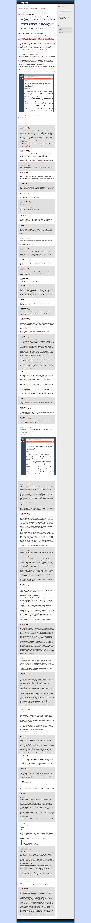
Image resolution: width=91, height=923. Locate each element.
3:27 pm (29, 279)
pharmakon (50, 187)
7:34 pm (29, 337)
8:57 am (29, 889)
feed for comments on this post (24, 917)
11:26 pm (29, 418)
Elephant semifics (43, 8)
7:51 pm (29, 373)
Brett (21, 417)
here (68, 17)
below (29, 146)
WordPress (61, 32)
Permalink (21, 117)
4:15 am (29, 769)
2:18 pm (29, 514)
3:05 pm (29, 260)
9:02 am (29, 151)
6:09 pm (29, 849)
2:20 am (29, 757)
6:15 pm (29, 319)
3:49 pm (29, 286)
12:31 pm (29, 782)
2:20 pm (29, 238)
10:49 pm (29, 408)
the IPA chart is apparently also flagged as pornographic (43, 71)
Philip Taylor (23, 127)
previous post (35, 10)
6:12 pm (29, 881)
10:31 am (29, 484)
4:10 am (29, 709)
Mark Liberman (35, 8)
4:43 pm (29, 550)
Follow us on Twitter (62, 6)
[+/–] (63, 14)
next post (40, 10)
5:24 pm (29, 585)
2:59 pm (29, 825)
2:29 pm (29, 249)
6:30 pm (29, 625)
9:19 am (29, 165)
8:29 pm (29, 399)
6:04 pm (29, 309)
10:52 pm (29, 674)
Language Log (23, 3)
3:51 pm (29, 300)
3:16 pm (29, 269)
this (41, 176)
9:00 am (29, 128)
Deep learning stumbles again (26, 7)
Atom (60, 30)
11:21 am (29, 202)
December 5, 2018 (38, 54)
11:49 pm (29, 427)
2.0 (60, 29)
